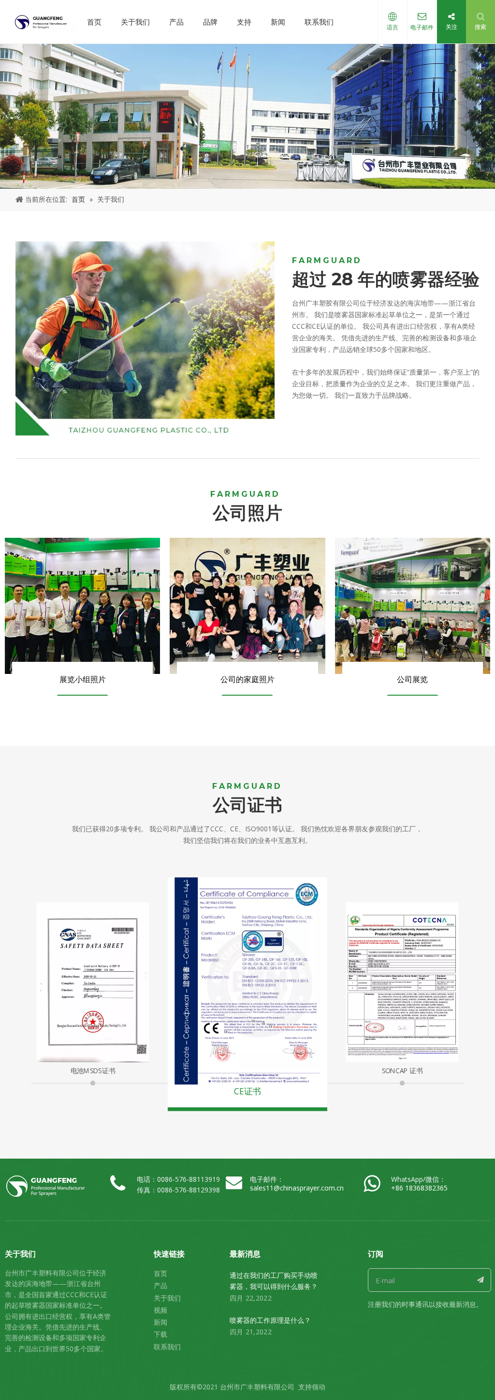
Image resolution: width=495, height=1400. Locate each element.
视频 (160, 1310)
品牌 (210, 22)
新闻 (278, 22)
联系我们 (319, 22)
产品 (176, 22)
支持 (244, 22)
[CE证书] (247, 980)
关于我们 (135, 22)
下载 (160, 1334)
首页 (94, 22)
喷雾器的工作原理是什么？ (270, 1320)
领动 (318, 1386)
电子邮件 (422, 27)
